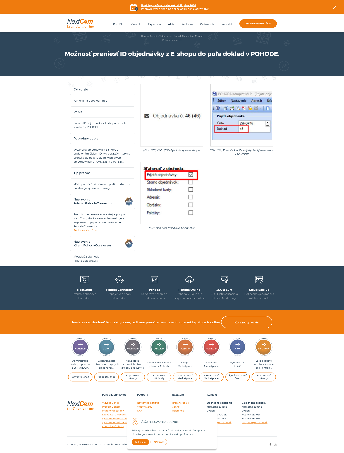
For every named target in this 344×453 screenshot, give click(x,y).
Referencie (207, 24)
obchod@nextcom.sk (219, 422)
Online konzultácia (258, 23)
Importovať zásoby (113, 410)
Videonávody (144, 406)
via (171, 24)
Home (144, 36)
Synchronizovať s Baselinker (118, 422)
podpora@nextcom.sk (254, 422)
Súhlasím (140, 441)
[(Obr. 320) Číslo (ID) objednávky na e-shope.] (171, 146)
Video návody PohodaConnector (176, 36)
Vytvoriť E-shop (111, 402)
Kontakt (226, 24)
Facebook (341, 44)
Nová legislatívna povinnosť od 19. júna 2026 (168, 5)
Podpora (187, 24)
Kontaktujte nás (247, 322)
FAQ (139, 410)
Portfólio (118, 24)
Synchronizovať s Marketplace (119, 418)
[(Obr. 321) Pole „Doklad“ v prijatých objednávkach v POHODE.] (241, 146)
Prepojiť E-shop (111, 406)
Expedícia (154, 24)
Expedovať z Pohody (114, 414)
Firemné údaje (180, 402)
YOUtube (341, 62)
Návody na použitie (148, 402)
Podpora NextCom (85, 230)
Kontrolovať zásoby (113, 426)
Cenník (136, 24)
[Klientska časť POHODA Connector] (171, 224)
